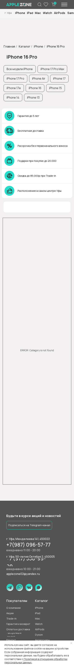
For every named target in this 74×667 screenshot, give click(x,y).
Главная (9, 46)
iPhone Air (38, 78)
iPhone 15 (55, 88)
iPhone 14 (13, 97)
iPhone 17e (14, 88)
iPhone (38, 46)
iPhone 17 (59, 78)
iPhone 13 (33, 97)
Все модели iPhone (20, 69)
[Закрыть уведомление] (71, 643)
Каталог (24, 46)
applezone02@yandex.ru (23, 574)
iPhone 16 (35, 88)
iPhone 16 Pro (56, 46)
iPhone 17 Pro (15, 78)
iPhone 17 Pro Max (52, 69)
